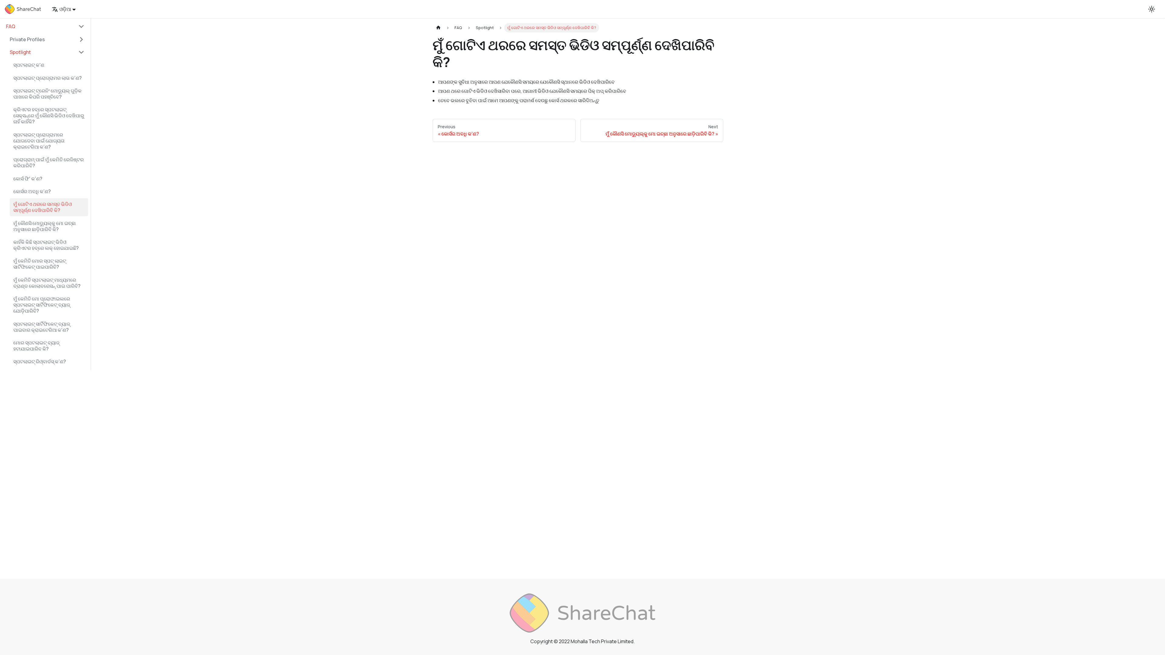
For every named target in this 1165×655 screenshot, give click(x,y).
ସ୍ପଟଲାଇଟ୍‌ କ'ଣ (28, 65)
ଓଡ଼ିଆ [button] (65, 9)
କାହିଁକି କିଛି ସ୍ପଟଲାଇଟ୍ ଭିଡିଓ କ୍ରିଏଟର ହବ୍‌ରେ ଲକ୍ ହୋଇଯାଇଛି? (46, 245)
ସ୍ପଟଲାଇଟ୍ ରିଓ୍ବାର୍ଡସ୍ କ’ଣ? (39, 361)
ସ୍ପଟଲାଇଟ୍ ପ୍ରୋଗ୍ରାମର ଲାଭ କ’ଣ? (47, 78)
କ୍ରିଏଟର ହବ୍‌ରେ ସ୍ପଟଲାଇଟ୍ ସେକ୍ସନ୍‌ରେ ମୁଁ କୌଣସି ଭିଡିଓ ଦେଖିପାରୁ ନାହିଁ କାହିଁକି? (48, 115)
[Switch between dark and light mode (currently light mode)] (1152, 9)
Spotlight (20, 52)
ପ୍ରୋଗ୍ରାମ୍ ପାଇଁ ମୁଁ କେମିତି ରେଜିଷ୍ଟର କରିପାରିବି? (48, 162)
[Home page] (438, 27)
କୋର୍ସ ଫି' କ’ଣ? (27, 178)
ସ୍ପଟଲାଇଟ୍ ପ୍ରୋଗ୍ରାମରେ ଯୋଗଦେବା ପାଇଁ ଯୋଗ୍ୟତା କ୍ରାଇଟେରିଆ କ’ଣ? (39, 140)
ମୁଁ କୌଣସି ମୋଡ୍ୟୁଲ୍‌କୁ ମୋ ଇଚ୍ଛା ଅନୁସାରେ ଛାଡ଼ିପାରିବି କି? (44, 226)
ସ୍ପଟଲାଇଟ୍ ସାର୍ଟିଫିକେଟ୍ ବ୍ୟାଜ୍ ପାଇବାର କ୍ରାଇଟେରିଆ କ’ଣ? (41, 327)
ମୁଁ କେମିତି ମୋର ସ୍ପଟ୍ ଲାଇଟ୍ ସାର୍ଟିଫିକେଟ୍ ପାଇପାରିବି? (39, 263)
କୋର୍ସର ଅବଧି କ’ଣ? (32, 191)
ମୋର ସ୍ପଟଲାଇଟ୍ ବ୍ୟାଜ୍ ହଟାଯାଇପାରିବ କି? (36, 345)
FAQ (10, 26)
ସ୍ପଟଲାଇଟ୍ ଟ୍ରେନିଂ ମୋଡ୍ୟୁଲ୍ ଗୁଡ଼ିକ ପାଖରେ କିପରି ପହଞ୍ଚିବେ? (47, 93)
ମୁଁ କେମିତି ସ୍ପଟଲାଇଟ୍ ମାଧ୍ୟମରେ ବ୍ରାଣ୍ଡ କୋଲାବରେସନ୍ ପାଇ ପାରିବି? (46, 283)
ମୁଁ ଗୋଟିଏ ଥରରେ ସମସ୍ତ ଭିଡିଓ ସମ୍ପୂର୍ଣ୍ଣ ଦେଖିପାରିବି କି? (42, 207)
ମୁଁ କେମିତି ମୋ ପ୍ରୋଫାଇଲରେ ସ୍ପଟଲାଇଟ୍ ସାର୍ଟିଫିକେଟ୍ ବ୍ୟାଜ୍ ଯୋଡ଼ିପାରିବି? (41, 304)
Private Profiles (27, 39)
